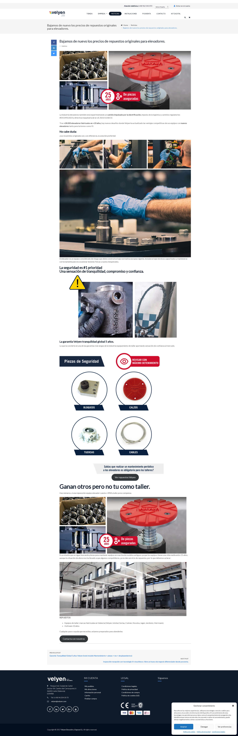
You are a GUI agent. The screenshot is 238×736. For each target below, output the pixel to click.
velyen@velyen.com (58, 701)
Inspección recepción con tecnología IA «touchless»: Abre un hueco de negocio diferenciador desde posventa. (145, 660)
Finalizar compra (91, 699)
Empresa (101, 14)
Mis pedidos (89, 686)
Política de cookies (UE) (130, 695)
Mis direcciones (91, 689)
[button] (233, 705)
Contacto (161, 14)
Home (125, 25)
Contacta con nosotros (74, 638)
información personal (93, 692)
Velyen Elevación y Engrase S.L (72, 730)
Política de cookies (189, 732)
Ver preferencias (224, 727)
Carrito (87, 695)
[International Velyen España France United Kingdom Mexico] (162, 6)
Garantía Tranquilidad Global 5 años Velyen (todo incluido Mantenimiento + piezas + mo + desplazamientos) (91, 654)
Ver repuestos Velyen (125, 477)
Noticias (115, 14)
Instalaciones (131, 14)
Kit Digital (175, 14)
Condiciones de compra (130, 692)
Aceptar (183, 727)
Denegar (204, 727)
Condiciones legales (218, 732)
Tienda (89, 14)
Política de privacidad (204, 732)
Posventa (146, 14)
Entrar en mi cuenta (183, 6)
